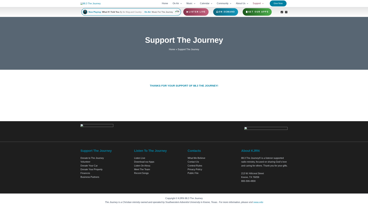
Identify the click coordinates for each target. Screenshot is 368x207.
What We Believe (196, 158)
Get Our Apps (258, 12)
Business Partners (89, 177)
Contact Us (193, 162)
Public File (193, 173)
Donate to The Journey (92, 158)
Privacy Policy (195, 169)
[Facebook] (282, 12)
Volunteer (85, 162)
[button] (180, 3)
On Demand (227, 12)
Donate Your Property (91, 169)
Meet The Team (142, 169)
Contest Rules (195, 165)
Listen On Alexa (142, 165)
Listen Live (197, 12)
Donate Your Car (89, 165)
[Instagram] (286, 12)
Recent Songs (141, 173)
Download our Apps (144, 162)
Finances (85, 173)
